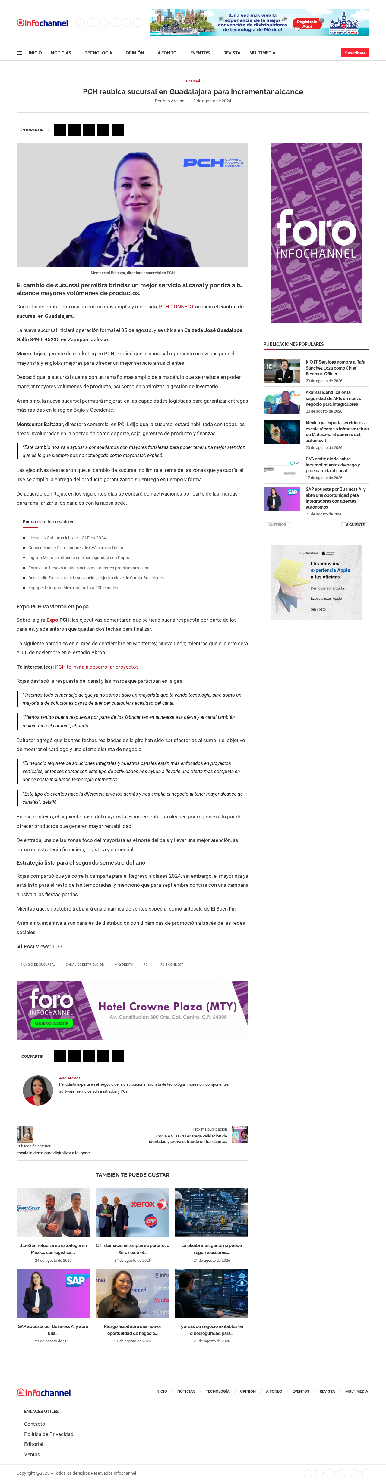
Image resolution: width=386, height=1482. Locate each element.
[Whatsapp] (137, 22)
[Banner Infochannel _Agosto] (316, 548)
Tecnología (98, 53)
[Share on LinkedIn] (89, 130)
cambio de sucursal (38, 965)
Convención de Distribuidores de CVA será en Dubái (75, 547)
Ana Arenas (173, 100)
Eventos (200, 53)
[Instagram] (103, 22)
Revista (231, 53)
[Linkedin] (114, 22)
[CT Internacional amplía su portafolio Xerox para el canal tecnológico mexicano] (132, 1212)
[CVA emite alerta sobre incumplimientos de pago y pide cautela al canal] (282, 468)
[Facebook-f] (308, 1473)
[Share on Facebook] (60, 130)
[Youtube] (126, 22)
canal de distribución (85, 965)
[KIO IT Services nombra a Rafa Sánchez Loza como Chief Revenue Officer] (282, 371)
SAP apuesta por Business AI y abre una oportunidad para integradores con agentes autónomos (336, 498)
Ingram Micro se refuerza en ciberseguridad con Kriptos (79, 557)
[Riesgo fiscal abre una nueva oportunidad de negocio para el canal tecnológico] (132, 1293)
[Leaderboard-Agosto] (259, 12)
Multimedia (262, 53)
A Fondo (167, 53)
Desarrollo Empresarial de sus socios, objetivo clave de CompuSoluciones (96, 577)
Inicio (35, 53)
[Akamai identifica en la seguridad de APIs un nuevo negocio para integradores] (282, 402)
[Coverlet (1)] (316, 146)
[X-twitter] (319, 1473)
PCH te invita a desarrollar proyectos (97, 667)
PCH (147, 965)
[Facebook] (80, 22)
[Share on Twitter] (74, 130)
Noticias (61, 53)
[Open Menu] (19, 53)
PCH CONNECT (176, 307)
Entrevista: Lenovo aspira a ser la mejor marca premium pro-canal (89, 567)
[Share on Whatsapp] (103, 130)
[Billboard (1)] (132, 984)
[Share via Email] (118, 130)
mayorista (124, 965)
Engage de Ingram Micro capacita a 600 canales (73, 587)
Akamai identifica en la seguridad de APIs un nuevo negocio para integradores (333, 398)
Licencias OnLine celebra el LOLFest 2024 (67, 537)
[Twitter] (91, 22)
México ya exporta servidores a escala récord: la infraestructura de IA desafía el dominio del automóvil (337, 431)
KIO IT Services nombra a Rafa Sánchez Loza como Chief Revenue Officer (335, 368)
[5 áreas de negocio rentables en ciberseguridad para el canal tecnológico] (211, 1293)
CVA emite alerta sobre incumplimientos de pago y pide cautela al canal (333, 464)
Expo (52, 620)
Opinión (135, 53)
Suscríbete (355, 53)
